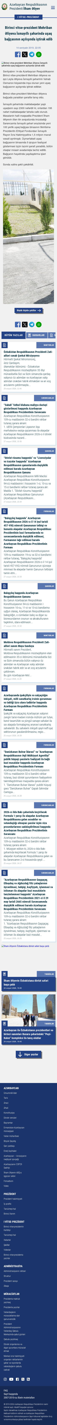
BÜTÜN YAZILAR (14, 335)
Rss (28, 1379)
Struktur (7, 1276)
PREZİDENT (10, 1194)
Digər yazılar (31, 1054)
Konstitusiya (9, 1112)
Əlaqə (6, 1286)
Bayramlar (8, 1122)
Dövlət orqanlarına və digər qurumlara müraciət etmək (15, 1347)
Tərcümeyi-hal (10, 1209)
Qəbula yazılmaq (11, 1339)
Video (6, 1186)
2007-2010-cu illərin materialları (19, 1397)
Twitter (22, 1379)
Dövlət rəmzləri (10, 1117)
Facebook (17, 1379)
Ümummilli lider (10, 1093)
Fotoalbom (8, 1181)
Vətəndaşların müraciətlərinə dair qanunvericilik (12, 1315)
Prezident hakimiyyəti (13, 1199)
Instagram (5, 1379)
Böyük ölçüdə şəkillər (26, 310)
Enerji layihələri (10, 1151)
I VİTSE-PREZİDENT (28, 17)
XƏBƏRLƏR (38, 335)
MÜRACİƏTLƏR (12, 1294)
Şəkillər (7, 1245)
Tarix (6, 1098)
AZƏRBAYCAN (11, 1088)
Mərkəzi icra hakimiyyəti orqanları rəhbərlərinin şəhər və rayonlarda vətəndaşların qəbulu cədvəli (14, 1363)
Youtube (11, 1379)
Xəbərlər (7, 1240)
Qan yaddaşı (9, 1146)
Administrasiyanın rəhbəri (15, 1271)
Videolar (7, 1250)
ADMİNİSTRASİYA (13, 1266)
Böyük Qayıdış (10, 1141)
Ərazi (6, 1103)
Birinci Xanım (9, 1213)
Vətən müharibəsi (11, 1136)
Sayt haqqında (11, 1394)
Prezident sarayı (11, 1281)
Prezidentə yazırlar (12, 1307)
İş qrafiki (7, 1204)
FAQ (6, 1390)
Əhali (6, 1108)
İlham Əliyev (31, 9)
